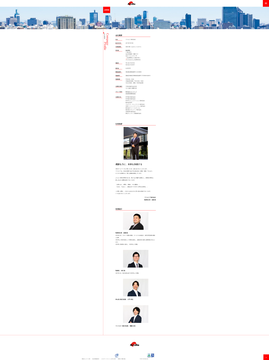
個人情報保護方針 (95, 358)
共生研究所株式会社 (131, 93)
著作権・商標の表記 (122, 358)
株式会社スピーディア (131, 91)
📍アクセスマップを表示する (133, 59)
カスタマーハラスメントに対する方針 (108, 358)
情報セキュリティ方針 (86, 358)
